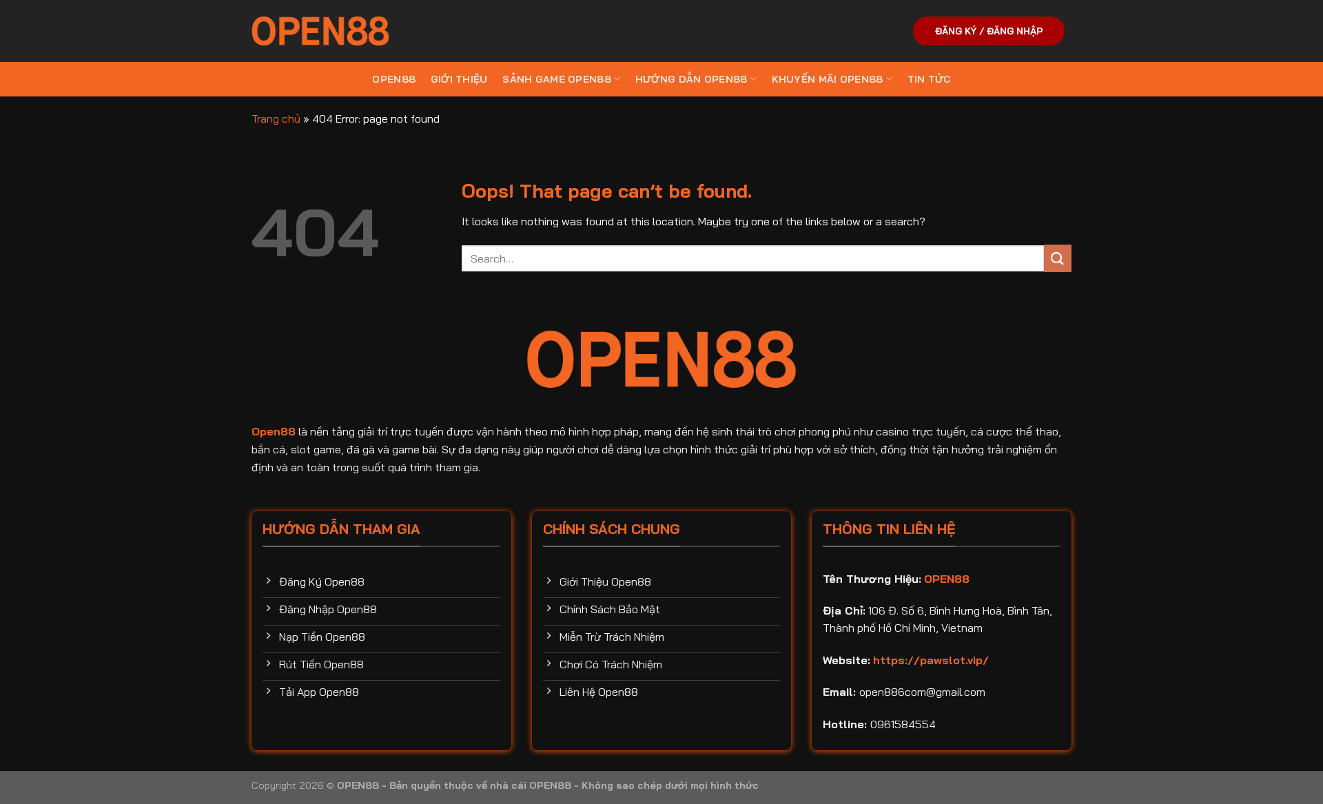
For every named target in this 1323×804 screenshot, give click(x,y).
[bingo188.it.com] (320, 31)
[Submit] (1057, 258)
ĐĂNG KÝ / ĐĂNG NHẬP (989, 31)
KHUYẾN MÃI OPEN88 (827, 79)
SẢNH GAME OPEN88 (556, 79)
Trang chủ (276, 118)
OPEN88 (394, 79)
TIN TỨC (929, 79)
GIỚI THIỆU (459, 79)
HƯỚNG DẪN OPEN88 (691, 79)
